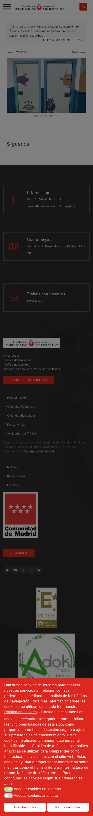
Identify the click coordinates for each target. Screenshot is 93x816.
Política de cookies (20, 712)
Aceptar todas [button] (25, 807)
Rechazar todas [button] (68, 807)
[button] (8, 789)
